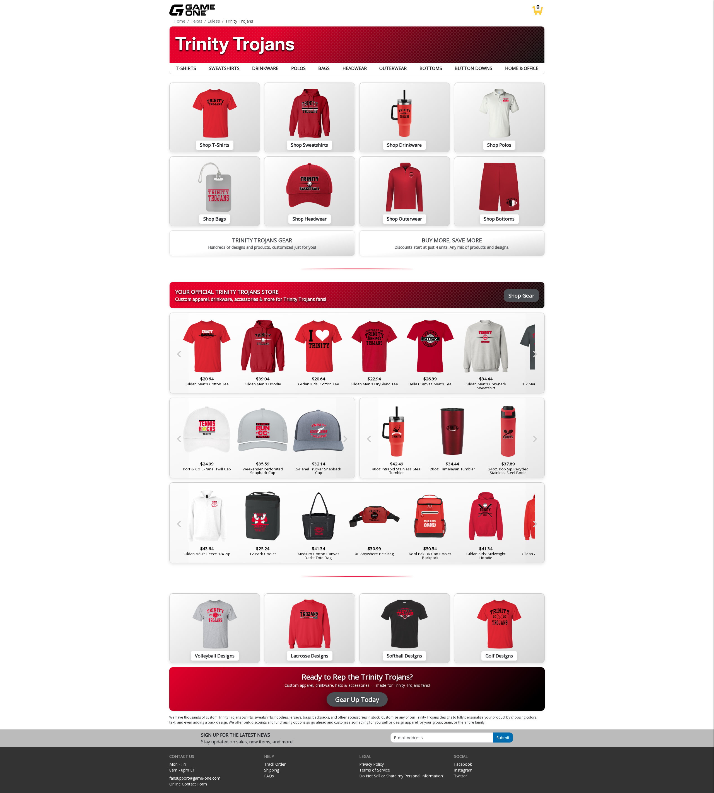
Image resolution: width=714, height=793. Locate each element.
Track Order (275, 764)
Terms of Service (374, 770)
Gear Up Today (357, 699)
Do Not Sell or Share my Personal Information (401, 776)
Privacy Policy (371, 764)
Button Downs (473, 68)
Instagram (463, 770)
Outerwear (393, 68)
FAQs (269, 776)
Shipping (271, 770)
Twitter (460, 776)
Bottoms (430, 68)
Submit (503, 737)
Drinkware (265, 68)
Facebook (463, 764)
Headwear (354, 68)
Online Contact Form (188, 784)
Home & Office (521, 68)
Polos (298, 68)
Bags (324, 68)
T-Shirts (186, 68)
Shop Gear (521, 295)
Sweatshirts (224, 68)
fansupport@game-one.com (194, 778)
